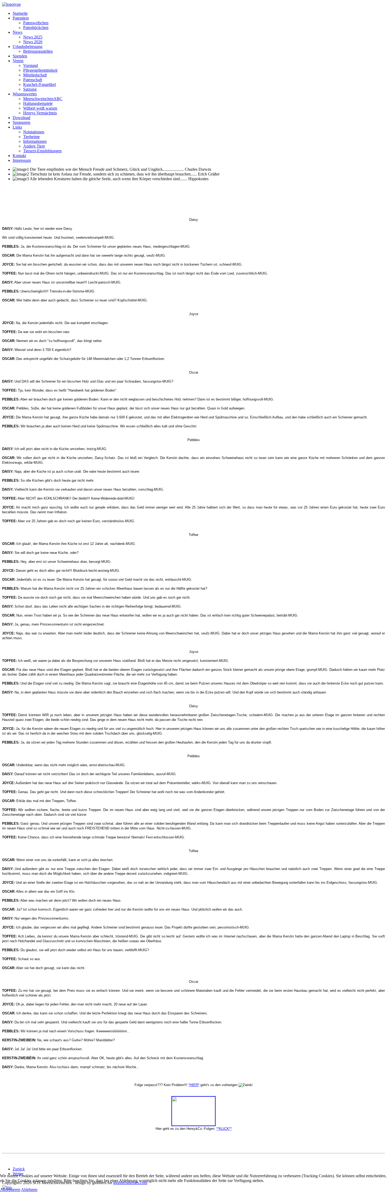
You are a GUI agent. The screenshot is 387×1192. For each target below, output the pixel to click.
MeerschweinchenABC (42, 98)
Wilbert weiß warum (40, 108)
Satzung (30, 89)
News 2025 (32, 37)
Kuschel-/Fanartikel (39, 84)
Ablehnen (29, 1189)
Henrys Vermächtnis (40, 113)
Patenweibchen (35, 23)
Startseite (20, 13)
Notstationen (33, 132)
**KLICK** (224, 1129)
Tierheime (31, 136)
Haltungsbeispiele (38, 103)
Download (21, 117)
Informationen (35, 141)
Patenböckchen (35, 27)
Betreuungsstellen (38, 51)
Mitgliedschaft (35, 75)
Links (17, 127)
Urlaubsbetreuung (27, 46)
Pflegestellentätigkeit (40, 70)
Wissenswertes (25, 94)
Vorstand (30, 65)
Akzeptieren (10, 1189)
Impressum (22, 160)
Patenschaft (32, 79)
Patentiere (21, 18)
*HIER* (193, 1085)
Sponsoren (21, 122)
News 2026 (32, 42)
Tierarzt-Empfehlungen (42, 151)
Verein (18, 60)
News (17, 32)
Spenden (20, 56)
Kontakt (19, 155)
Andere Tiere (34, 146)
